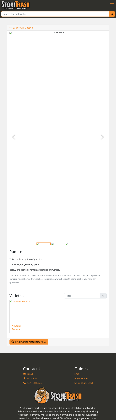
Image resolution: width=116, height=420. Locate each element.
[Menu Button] (112, 5)
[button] (58, 137)
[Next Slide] (102, 136)
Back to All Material (23, 27)
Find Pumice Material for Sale (31, 341)
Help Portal (33, 378)
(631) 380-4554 (34, 383)
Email (30, 373)
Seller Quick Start (83, 383)
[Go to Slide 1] (43, 244)
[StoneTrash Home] (15, 5)
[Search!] (112, 14)
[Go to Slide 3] (72, 244)
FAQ (76, 373)
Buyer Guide (81, 378)
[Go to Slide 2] (58, 244)
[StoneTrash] (58, 395)
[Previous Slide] (14, 136)
